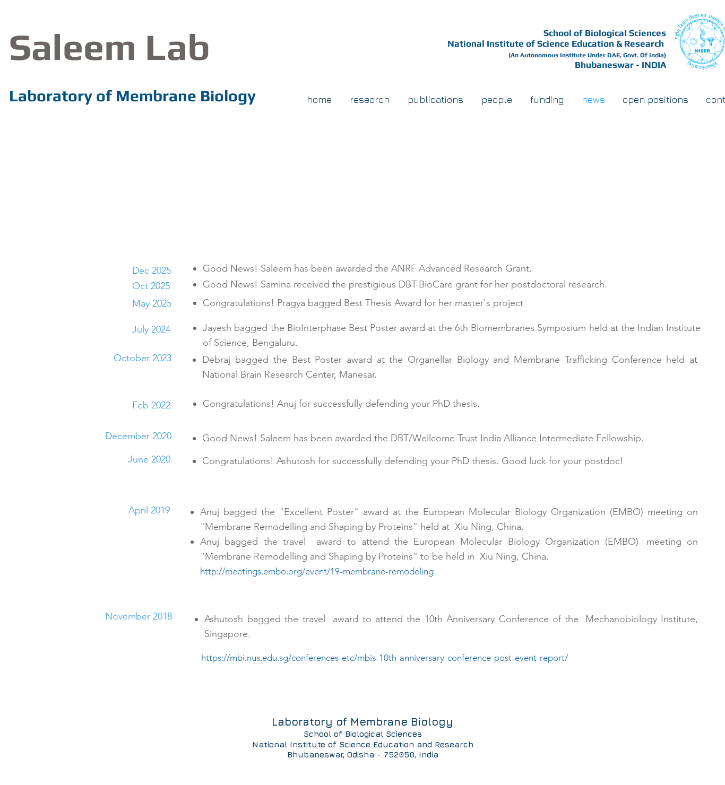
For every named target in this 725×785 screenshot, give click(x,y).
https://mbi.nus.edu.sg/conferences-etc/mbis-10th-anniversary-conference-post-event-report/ (384, 657)
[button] (496, 100)
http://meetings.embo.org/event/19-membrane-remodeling (308, 571)
